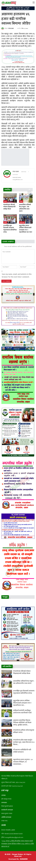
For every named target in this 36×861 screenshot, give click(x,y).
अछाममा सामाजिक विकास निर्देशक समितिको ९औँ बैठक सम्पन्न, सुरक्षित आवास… (22, 722)
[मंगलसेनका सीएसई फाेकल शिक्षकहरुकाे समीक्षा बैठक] (10, 198)
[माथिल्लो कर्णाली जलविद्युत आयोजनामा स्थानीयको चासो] (6, 713)
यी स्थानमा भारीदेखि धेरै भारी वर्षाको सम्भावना (22, 750)
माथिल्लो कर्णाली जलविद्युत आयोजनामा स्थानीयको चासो (22, 711)
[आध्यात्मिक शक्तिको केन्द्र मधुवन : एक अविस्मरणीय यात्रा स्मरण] (26, 198)
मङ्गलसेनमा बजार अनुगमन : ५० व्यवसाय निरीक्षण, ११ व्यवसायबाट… (23, 762)
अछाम (5, 201)
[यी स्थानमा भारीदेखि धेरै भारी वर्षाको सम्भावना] (6, 752)
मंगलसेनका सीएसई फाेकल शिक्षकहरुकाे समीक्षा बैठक (22, 672)
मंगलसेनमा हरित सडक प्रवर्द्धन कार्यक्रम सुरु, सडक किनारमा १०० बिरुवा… (24, 742)
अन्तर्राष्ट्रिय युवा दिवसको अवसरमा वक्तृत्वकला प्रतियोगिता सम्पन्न (23, 692)
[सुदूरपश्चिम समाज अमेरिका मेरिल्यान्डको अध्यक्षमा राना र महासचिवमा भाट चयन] (26, 219)
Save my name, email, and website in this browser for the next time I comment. (17, 275)
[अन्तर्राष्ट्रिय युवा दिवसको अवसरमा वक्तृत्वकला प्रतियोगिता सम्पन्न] (10, 219)
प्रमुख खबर (22, 223)
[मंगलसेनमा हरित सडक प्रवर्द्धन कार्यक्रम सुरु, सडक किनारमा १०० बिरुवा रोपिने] (6, 743)
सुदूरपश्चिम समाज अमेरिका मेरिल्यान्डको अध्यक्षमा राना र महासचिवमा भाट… (22, 703)
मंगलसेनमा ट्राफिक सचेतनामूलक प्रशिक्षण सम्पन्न (23, 731)
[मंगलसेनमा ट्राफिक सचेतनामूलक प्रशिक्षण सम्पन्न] (6, 733)
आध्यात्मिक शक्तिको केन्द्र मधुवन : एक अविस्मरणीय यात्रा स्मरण (23, 682)
